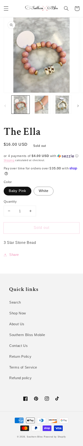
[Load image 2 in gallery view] (41, 104)
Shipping (9, 160)
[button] (6, 8)
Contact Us (18, 346)
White (43, 191)
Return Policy (20, 356)
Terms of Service (23, 367)
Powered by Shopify (55, 437)
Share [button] (14, 255)
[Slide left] (5, 106)
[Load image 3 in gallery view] (62, 104)
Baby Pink (17, 191)
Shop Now (17, 313)
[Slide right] (78, 106)
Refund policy (20, 378)
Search (15, 302)
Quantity (10, 201)
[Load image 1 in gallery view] (20, 104)
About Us (16, 324)
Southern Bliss (35, 437)
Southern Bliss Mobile (27, 335)
